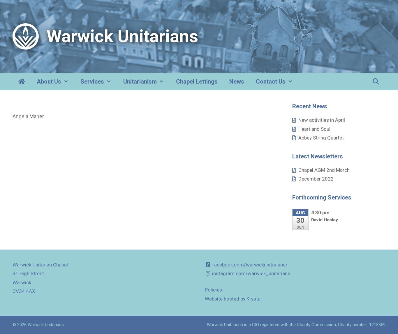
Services (92, 81)
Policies (213, 290)
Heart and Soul (314, 129)
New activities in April (321, 120)
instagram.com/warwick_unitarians (250, 273)
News (236, 81)
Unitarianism (140, 81)
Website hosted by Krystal (233, 299)
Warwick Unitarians (122, 36)
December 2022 (316, 179)
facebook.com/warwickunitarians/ (249, 265)
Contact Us (271, 81)
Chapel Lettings (197, 81)
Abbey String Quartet (321, 138)
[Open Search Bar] (375, 81)
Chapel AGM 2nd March (324, 170)
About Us (49, 81)
